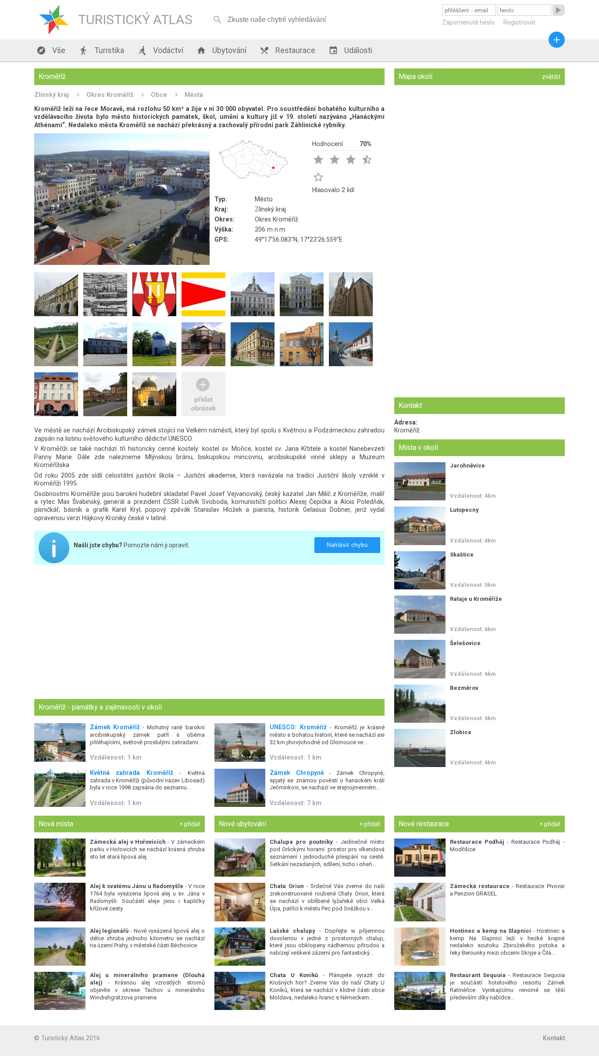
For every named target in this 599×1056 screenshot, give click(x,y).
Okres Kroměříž (109, 94)
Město (264, 199)
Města (194, 94)
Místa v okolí (418, 447)
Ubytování (221, 50)
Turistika (101, 50)
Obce (159, 94)
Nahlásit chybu (347, 545)
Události (350, 50)
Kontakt (554, 1038)
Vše (50, 50)
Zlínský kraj (51, 94)
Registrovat (519, 22)
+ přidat (189, 824)
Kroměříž (407, 430)
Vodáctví (160, 50)
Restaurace (287, 50)
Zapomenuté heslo (468, 22)
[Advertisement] (209, 632)
